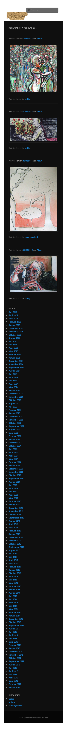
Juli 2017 (13, 553)
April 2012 (13, 677)
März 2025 (13, 351)
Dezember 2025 (16, 328)
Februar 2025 (15, 354)
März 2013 (13, 641)
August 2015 (14, 592)
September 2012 (16, 661)
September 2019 (16, 517)
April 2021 (13, 455)
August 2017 (14, 550)
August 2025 (14, 338)
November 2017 (16, 540)
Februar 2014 (15, 612)
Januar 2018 (14, 534)
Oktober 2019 (15, 514)
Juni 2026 (13, 315)
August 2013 (14, 628)
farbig (27, 99)
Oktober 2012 (15, 658)
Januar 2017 (14, 569)
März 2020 (13, 498)
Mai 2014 (13, 605)
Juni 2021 (13, 452)
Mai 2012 (13, 674)
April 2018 (13, 524)
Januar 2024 (14, 390)
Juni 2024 (13, 377)
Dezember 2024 (16, 360)
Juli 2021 (13, 449)
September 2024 (16, 367)
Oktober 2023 (15, 400)
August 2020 (14, 481)
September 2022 (16, 426)
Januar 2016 (14, 589)
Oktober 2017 (15, 543)
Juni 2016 (13, 576)
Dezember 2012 (16, 651)
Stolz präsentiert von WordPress (33, 717)
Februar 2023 (15, 409)
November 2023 (16, 396)
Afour (39, 38)
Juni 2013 (13, 635)
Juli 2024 (13, 373)
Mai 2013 (13, 638)
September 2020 (16, 478)
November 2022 (16, 419)
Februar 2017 (15, 566)
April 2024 (13, 383)
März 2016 (13, 582)
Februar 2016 (15, 586)
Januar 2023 (14, 413)
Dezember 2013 (16, 618)
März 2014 (13, 609)
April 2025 (13, 347)
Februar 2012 (15, 684)
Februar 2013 (15, 645)
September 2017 (16, 547)
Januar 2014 (14, 615)
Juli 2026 (13, 311)
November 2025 (16, 331)
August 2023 (14, 403)
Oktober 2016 (15, 573)
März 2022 (13, 432)
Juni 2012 (13, 671)
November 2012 (16, 654)
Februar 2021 (15, 462)
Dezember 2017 (16, 537)
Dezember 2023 (16, 393)
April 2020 (13, 494)
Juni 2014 (13, 602)
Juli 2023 (13, 406)
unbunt (12, 702)
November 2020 (16, 471)
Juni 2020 (13, 488)
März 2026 (13, 318)
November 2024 (16, 364)
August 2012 (14, 664)
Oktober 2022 (15, 422)
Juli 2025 (13, 341)
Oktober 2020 (15, 475)
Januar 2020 (14, 504)
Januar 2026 (14, 325)
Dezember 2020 (16, 468)
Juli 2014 (13, 599)
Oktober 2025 (15, 334)
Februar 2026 (15, 321)
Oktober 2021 (15, 445)
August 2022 (14, 429)
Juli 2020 (13, 485)
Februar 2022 (15, 436)
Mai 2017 (13, 556)
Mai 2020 (13, 491)
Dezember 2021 (16, 442)
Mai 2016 (13, 579)
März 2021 (13, 458)
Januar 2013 (14, 648)
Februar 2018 (15, 530)
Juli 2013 (13, 631)
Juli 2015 (13, 596)
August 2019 (14, 520)
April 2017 (13, 560)
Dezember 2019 (16, 507)
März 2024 (13, 387)
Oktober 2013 (15, 622)
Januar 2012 (14, 687)
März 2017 (13, 563)
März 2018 (13, 527)
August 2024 (14, 370)
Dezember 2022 (16, 416)
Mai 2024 (13, 380)
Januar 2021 (14, 465)
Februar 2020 (15, 501)
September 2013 (16, 625)
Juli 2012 (13, 667)
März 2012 (13, 680)
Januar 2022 (14, 439)
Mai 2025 (13, 344)
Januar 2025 (14, 357)
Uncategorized (31, 237)
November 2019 (16, 511)
